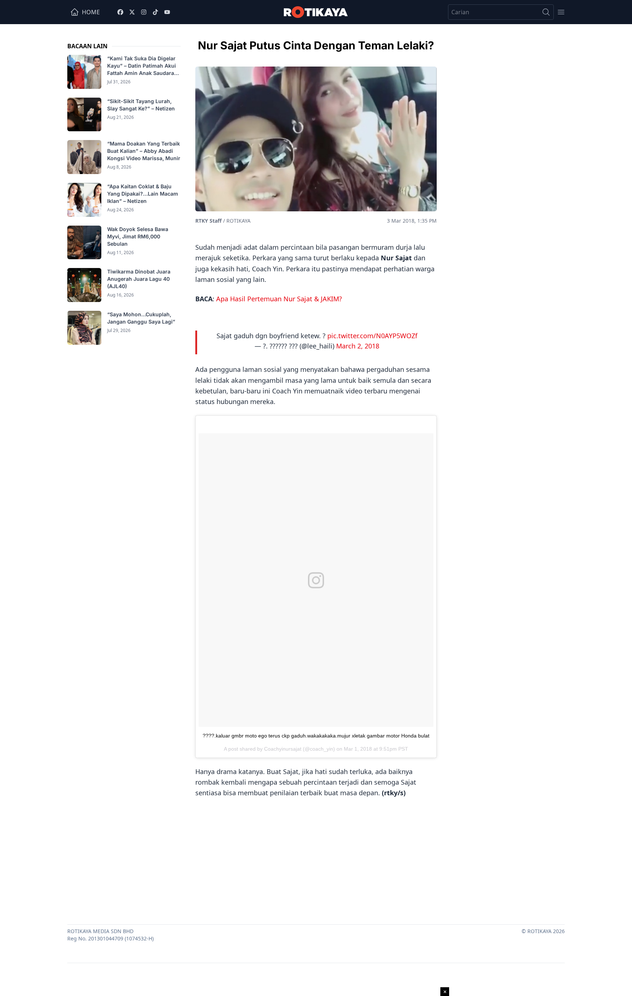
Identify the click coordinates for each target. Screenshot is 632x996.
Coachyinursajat (282, 749)
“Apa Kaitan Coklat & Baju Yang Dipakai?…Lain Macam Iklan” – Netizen (142, 193)
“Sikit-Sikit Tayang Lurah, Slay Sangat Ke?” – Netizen (141, 105)
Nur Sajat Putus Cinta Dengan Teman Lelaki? (316, 45)
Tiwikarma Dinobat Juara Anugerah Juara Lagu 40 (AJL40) (138, 278)
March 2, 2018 (357, 346)
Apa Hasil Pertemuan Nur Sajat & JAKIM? (279, 298)
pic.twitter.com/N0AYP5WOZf (372, 335)
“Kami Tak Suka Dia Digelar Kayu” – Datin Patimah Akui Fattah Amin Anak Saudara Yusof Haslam (141, 66)
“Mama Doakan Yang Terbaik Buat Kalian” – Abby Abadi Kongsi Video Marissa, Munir (143, 150)
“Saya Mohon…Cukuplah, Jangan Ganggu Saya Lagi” (142, 318)
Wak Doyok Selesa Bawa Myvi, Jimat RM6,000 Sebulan (137, 236)
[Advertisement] (316, 858)
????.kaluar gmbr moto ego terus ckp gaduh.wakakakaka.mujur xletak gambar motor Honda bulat (316, 736)
